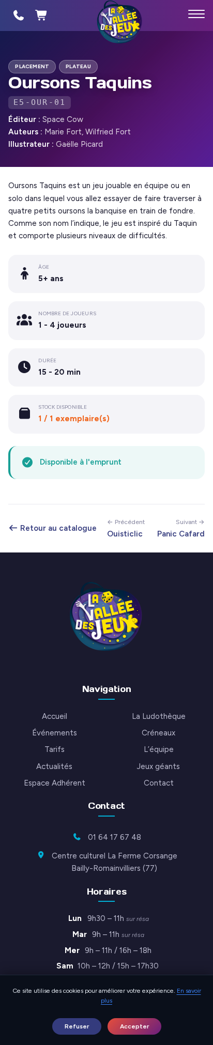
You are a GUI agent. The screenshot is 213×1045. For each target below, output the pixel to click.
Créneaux (158, 732)
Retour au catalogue (57, 528)
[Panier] (41, 15)
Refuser (77, 1026)
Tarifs (54, 749)
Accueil (54, 716)
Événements (54, 732)
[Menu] (196, 14)
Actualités (54, 766)
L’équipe (159, 749)
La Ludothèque (159, 716)
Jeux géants (158, 766)
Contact (159, 783)
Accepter (134, 1026)
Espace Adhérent (54, 783)
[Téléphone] (18, 15)
